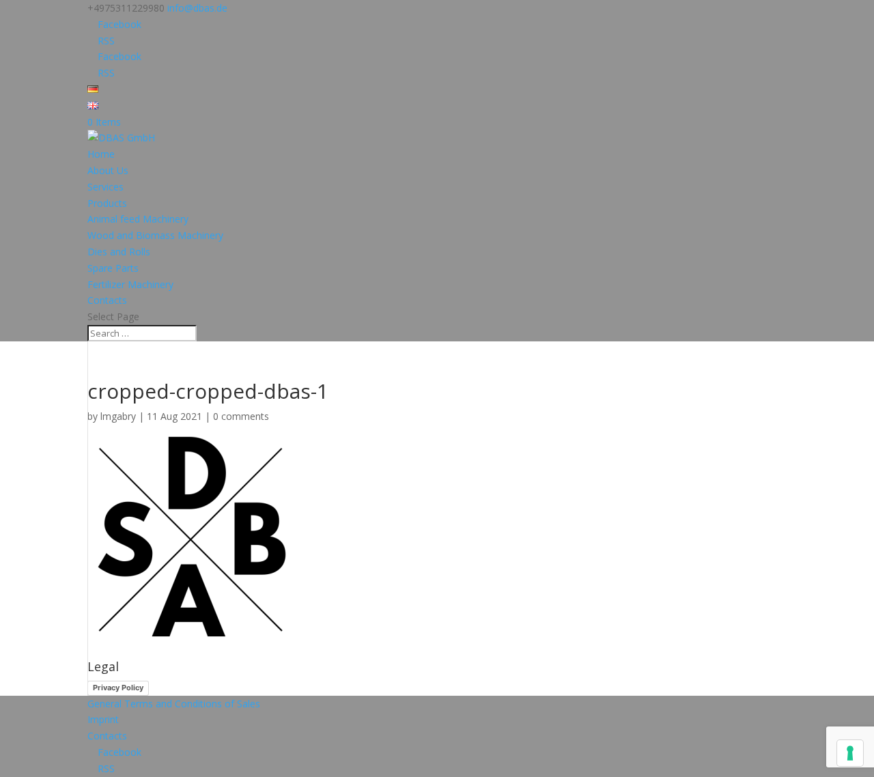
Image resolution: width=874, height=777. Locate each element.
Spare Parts (113, 268)
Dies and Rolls (118, 251)
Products (107, 203)
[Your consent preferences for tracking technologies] (850, 753)
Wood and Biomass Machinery (155, 235)
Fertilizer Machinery (130, 284)
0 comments (241, 416)
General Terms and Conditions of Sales (173, 703)
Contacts (107, 300)
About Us (107, 170)
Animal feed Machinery (137, 218)
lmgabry (118, 416)
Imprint (103, 719)
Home (101, 153)
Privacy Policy (118, 687)
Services (105, 186)
